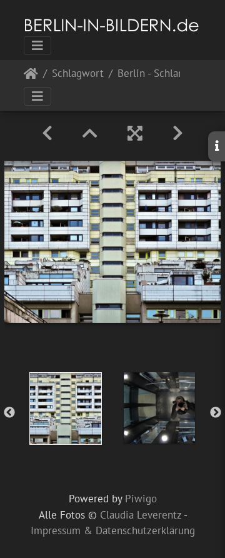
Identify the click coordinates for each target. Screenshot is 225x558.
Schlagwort (78, 74)
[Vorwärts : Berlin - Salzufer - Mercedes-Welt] (178, 133)
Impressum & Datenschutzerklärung (113, 530)
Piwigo (141, 498)
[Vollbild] (135, 133)
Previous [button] (9, 413)
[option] (65, 408)
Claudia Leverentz (140, 515)
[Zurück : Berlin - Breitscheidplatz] (47, 133)
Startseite (31, 76)
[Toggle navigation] (37, 45)
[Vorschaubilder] (90, 133)
